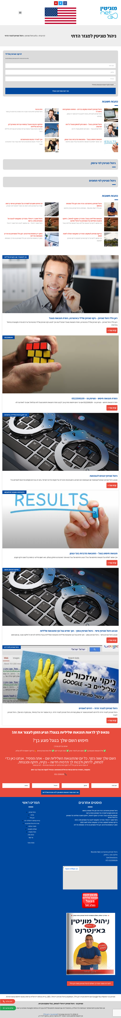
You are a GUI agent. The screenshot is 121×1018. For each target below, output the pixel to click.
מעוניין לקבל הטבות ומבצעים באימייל (103, 85)
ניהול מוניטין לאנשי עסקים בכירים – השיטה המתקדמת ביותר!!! (82, 110)
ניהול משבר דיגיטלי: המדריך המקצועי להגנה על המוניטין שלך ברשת (25, 219)
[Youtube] (56, 3)
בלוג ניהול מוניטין (31, 35)
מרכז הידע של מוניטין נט (32, 823)
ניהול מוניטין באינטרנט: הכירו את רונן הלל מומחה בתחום (84, 204)
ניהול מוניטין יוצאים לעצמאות (103, 475)
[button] (20, 13)
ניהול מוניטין (32, 812)
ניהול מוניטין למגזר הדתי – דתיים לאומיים (98, 708)
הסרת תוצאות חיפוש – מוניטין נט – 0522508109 (94, 398)
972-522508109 (111, 860)
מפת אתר (30, 842)
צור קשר (30, 838)
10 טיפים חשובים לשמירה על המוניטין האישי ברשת (24, 203)
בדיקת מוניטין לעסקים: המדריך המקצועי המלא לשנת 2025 (82, 234)
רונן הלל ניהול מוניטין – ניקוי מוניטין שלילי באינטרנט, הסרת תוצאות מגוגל (83, 318)
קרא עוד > (112, 330)
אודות (32, 815)
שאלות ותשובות (32, 829)
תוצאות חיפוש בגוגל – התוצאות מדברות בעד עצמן (83, 139)
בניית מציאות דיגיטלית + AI (32, 821)
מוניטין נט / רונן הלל (50, 1014)
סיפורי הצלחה (32, 826)
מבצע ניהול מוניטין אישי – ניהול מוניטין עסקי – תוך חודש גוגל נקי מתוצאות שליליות (78, 630)
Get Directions (111, 857)
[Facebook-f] (65, 3)
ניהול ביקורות (32, 832)
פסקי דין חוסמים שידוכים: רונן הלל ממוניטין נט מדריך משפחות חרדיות (23, 234)
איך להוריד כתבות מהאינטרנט (31, 139)
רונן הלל (32, 818)
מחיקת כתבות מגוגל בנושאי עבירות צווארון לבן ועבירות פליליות (25, 125)
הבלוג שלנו (31, 835)
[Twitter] (60, 3)
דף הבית (42, 35)
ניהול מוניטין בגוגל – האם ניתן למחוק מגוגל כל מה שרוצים (84, 125)
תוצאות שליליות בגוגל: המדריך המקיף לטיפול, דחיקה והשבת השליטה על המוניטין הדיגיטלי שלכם (82, 219)
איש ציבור (38, 109)
